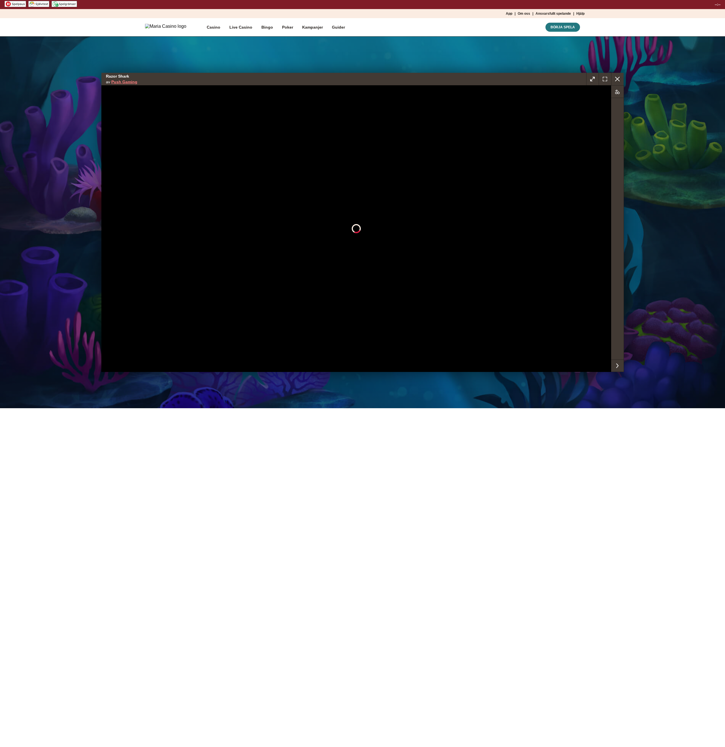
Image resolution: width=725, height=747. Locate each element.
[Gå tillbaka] (617, 79)
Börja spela (563, 27)
